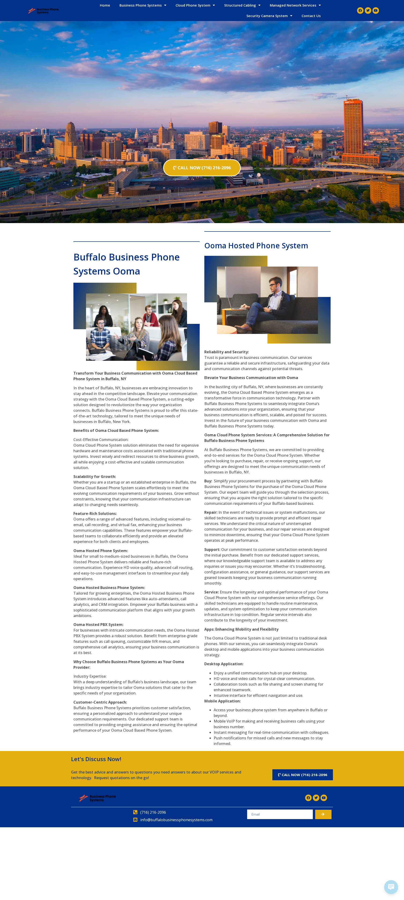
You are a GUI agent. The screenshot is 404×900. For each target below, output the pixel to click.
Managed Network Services (293, 5)
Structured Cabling (240, 5)
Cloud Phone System (193, 5)
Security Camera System (267, 15)
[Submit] (323, 814)
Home (105, 5)
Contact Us (311, 15)
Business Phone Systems (140, 5)
